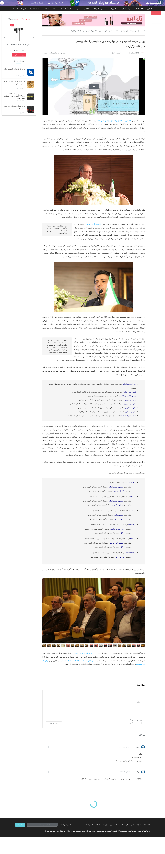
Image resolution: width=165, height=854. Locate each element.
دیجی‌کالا (147, 824)
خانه (143, 31)
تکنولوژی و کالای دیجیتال (144, 8)
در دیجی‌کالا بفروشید (93, 824)
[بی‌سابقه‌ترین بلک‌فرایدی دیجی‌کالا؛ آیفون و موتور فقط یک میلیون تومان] (30, 97)
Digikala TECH (134, 53)
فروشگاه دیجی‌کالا (19, 8)
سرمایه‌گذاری (34, 8)
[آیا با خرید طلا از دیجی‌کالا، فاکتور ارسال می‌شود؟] (30, 84)
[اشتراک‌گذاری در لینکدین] (59, 675)
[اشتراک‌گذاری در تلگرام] (43, 675)
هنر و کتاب (112, 8)
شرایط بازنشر (136, 824)
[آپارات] (28, 831)
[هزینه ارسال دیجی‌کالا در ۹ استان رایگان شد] (30, 109)
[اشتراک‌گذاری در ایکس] (51, 675)
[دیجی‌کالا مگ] (156, 13)
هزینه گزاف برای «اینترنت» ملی (14, 69)
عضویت (20, 824)
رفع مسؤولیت (107, 824)
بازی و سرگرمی (125, 8)
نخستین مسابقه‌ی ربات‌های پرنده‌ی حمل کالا (114, 121)
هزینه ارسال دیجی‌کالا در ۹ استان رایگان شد (14, 107)
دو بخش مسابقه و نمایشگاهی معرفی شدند (78, 660)
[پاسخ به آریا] (52, 772)
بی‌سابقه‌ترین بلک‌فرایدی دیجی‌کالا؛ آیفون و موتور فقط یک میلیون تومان (14, 96)
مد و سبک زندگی (98, 8)
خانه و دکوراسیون (82, 8)
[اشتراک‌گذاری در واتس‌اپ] (47, 675)
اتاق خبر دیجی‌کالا (135, 31)
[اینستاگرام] (20, 831)
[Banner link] (82, 3)
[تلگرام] (16, 831)
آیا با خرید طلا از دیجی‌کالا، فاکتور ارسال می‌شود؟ (14, 83)
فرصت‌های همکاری (122, 824)
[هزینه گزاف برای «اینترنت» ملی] (30, 72)
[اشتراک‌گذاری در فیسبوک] (55, 675)
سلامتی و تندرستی (49, 8)
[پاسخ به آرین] (52, 747)
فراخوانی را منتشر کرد (83, 653)
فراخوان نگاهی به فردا (94, 224)
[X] (24, 831)
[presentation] (33, 37)
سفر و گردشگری (66, 8)
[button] (71, 675)
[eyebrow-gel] (93, 20)
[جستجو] (156, 20)
